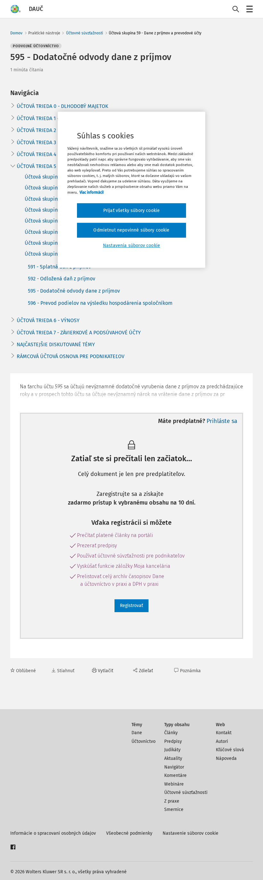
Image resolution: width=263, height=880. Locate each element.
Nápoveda (226, 758)
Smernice (173, 809)
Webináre (174, 784)
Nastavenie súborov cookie (190, 833)
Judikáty (172, 749)
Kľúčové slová (230, 749)
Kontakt (224, 732)
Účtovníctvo (144, 741)
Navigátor (174, 767)
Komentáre (175, 775)
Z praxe (171, 801)
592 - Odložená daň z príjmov (61, 279)
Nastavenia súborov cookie (131, 245)
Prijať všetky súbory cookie (131, 210)
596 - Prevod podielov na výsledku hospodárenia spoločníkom (100, 303)
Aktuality (173, 758)
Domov (16, 33)
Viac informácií (92, 192)
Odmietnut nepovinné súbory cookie (131, 230)
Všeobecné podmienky (129, 833)
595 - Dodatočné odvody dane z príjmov (74, 291)
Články (171, 732)
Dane (137, 732)
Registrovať (131, 605)
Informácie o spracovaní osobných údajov (53, 833)
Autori (222, 741)
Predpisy (173, 741)
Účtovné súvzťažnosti (84, 33)
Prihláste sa (222, 421)
